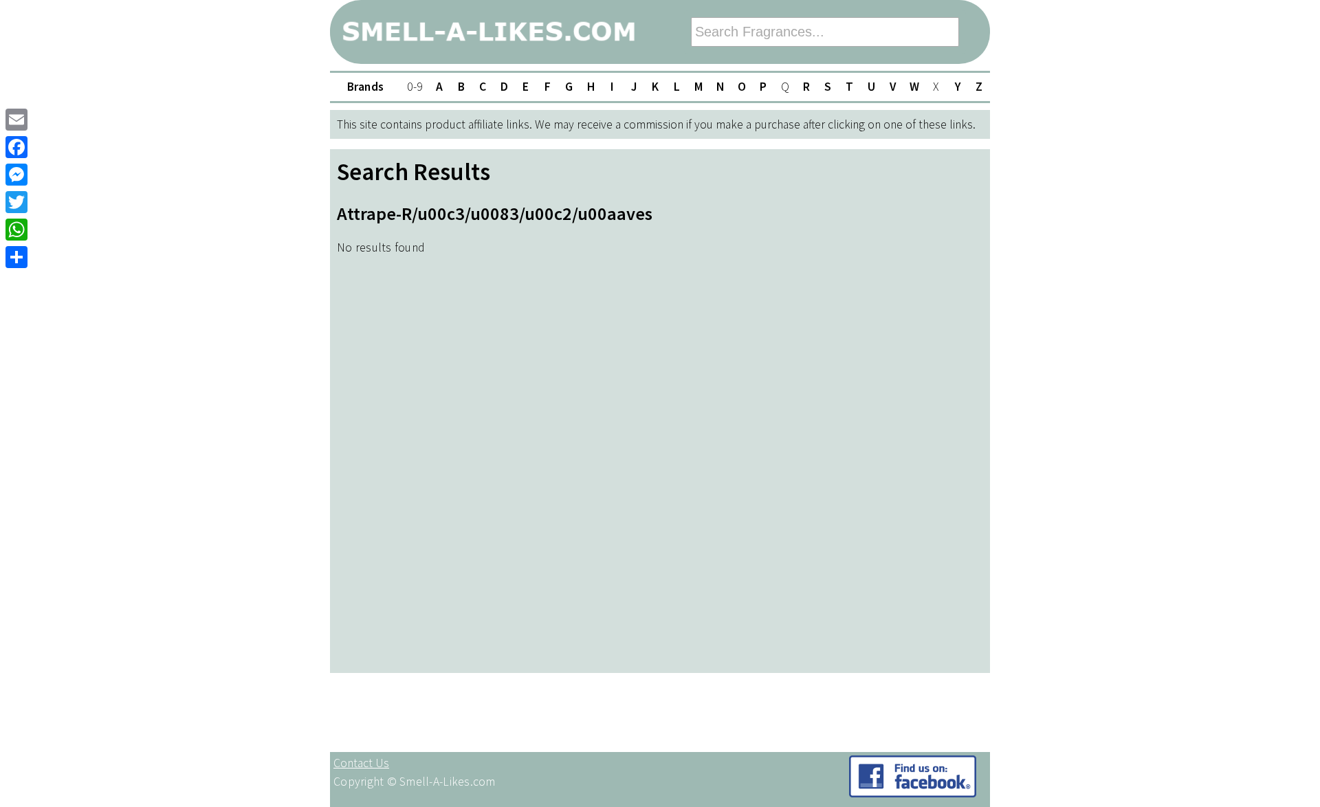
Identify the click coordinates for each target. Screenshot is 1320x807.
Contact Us (361, 763)
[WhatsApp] (16, 229)
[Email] (16, 119)
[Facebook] (16, 147)
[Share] (16, 257)
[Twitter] (16, 202)
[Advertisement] (942, 453)
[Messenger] (16, 174)
